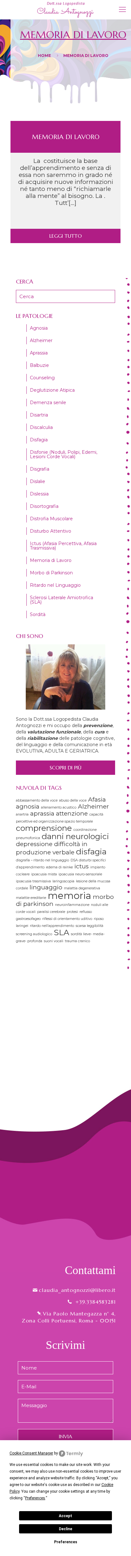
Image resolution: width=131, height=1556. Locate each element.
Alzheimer (41, 340)
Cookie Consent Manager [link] (31, 1453)
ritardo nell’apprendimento (52, 926)
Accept (65, 1516)
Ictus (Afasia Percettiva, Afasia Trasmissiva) (63, 546)
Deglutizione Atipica (52, 390)
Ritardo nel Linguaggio (55, 585)
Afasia (97, 799)
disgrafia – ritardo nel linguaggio (42, 860)
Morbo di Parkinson (51, 573)
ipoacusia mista (44, 874)
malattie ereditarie (31, 898)
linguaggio (46, 887)
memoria (69, 895)
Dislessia (39, 494)
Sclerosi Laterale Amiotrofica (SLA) (61, 600)
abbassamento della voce (37, 800)
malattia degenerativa (82, 888)
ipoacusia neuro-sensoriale (80, 874)
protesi (72, 912)
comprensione (44, 828)
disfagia (91, 851)
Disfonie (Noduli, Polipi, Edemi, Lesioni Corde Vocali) (63, 454)
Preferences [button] (35, 1498)
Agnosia (39, 328)
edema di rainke (59, 867)
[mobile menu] (122, 9)
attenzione (72, 813)
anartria (22, 814)
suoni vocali (53, 941)
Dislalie (37, 481)
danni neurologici (75, 836)
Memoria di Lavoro (66, 137)
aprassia (42, 813)
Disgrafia (39, 469)
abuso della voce (72, 800)
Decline (65, 1529)
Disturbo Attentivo (50, 531)
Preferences (65, 1542)
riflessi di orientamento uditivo (67, 919)
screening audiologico (34, 934)
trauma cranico (77, 941)
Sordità (37, 614)
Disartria (39, 415)
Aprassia (39, 353)
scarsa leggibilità (89, 926)
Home (44, 55)
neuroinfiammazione (72, 905)
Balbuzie (39, 365)
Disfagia (39, 440)
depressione (34, 844)
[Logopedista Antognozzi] (65, 10)
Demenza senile (48, 402)
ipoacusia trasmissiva (33, 881)
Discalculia (41, 427)
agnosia (27, 806)
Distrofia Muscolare (51, 519)
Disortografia (44, 506)
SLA (61, 932)
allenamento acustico (58, 807)
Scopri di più (65, 767)
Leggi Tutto (65, 236)
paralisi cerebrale (51, 912)
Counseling (42, 378)
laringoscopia (63, 881)
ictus (81, 866)
